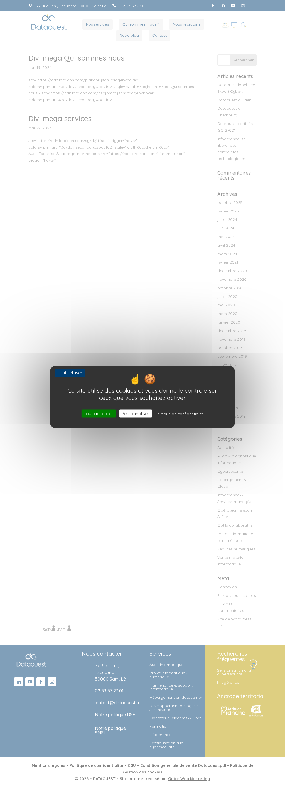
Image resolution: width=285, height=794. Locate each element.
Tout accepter (98, 413)
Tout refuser (70, 372)
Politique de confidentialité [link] (179, 413)
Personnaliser (135, 413)
